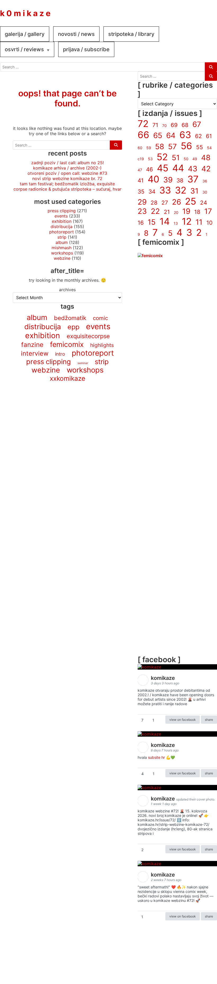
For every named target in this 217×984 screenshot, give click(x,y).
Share (209, 720)
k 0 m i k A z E (25, 13)
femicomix (67, 344)
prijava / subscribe (86, 49)
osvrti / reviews (24, 49)
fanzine (32, 345)
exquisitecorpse (88, 336)
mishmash (61, 247)
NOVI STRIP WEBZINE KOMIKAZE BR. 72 (67, 178)
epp (73, 327)
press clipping (62, 210)
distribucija (62, 226)
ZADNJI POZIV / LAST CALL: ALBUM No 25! (67, 162)
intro (60, 354)
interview (34, 353)
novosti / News (76, 34)
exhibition (61, 221)
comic (100, 318)
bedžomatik (70, 317)
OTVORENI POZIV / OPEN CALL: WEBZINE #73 (67, 173)
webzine (62, 258)
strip (61, 237)
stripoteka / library (131, 34)
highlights (102, 345)
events (61, 216)
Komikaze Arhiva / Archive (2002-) (67, 168)
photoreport (61, 231)
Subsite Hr (156, 757)
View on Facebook (182, 720)
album (62, 242)
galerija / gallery (24, 34)
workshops (62, 253)
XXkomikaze (67, 378)
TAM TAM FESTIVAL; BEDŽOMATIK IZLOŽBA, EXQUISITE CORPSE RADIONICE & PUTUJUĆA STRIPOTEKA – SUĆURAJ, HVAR (67, 186)
